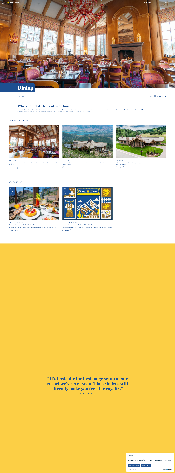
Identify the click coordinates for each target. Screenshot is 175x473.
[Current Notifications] (153, 2)
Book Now (167, 2)
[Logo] (13, 2)
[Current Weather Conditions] (150, 2)
